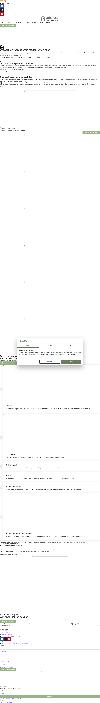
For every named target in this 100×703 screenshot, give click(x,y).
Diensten (3, 651)
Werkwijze (4, 654)
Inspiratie (4, 658)
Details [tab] (50, 345)
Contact (3, 664)
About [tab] (72, 345)
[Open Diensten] (12, 22)
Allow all (71, 361)
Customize (49, 361)
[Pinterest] (2, 14)
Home (3, 648)
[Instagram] (2, 10)
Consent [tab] (28, 345)
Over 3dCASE (5, 661)
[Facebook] (2, 6)
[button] (1, 625)
